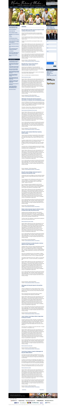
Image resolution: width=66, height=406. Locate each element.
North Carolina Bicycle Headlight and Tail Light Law (14, 42)
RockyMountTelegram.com (30, 400)
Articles (21, 7)
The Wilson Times (35, 403)
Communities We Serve (39, 7)
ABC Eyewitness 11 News (29, 403)
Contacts (32, 7)
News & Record (23, 403)
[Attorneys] (51, 25)
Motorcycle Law (43, 395)
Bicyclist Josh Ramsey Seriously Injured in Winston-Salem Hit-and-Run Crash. (14, 72)
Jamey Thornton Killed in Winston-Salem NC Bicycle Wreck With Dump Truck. (13, 87)
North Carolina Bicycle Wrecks (29, 61)
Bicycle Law (37, 395)
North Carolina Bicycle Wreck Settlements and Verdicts (13, 49)
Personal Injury (49, 395)
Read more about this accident (26, 367)
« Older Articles (24, 389)
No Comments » (37, 61)
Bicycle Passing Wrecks (12, 29)
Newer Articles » (42, 389)
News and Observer (14, 400)
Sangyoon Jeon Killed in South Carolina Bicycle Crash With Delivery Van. (13, 81)
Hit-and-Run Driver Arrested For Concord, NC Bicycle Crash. (14, 61)
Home (11, 7)
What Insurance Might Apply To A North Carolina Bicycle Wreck (14, 53)
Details (48, 51)
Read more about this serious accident (27, 221)
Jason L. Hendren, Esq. (50, 27)
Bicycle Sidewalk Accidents (13, 32)
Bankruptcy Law (32, 395)
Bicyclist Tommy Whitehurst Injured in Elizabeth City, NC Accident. (13, 75)
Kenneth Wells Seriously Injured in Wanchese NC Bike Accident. (14, 67)
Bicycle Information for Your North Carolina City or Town (13, 27)
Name (47, 41)
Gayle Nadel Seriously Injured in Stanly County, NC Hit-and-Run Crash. (14, 64)
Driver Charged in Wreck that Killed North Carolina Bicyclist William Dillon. (13, 78)
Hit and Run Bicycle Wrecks (13, 38)
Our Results (26, 7)
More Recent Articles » (12, 89)
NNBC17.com (40, 400)
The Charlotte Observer (49, 400)
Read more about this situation (26, 77)
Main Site (54, 395)
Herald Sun (21, 400)
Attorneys (15, 7)
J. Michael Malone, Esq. (51, 26)
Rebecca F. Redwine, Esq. (51, 28)
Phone (48, 44)
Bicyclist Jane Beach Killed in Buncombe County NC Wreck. (13, 69)
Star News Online (47, 403)
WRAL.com (16, 403)
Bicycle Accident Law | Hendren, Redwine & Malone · (22, 3)
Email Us (48, 5)
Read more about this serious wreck (27, 345)
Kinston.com (42, 403)
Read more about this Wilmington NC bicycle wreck (29, 110)
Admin (43, 404)
